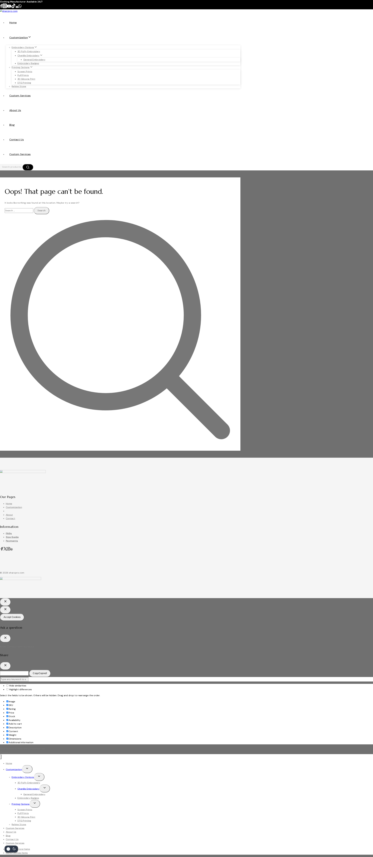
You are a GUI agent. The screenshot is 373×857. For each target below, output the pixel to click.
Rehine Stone (19, 86)
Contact (10, 518)
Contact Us (16, 139)
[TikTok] (13, 7)
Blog (12, 125)
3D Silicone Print (26, 78)
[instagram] (8, 549)
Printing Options (21, 803)
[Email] (17, 7)
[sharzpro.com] (9, 11)
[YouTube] (9, 7)
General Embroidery (34, 59)
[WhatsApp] (20, 7)
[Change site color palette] (11, 849)
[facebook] (1, 549)
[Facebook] (1, 7)
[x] (5, 549)
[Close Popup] (5, 602)
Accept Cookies (12, 617)
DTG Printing (24, 82)
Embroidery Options (23, 777)
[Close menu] (1, 756)
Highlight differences (20, 689)
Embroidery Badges (28, 63)
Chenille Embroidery (28, 788)
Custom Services (20, 95)
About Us (15, 110)
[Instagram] (4, 7)
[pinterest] (11, 549)
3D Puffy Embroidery (28, 51)
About (9, 514)
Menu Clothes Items (17, 852)
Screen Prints (24, 71)
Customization (14, 507)
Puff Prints (23, 75)
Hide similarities (17, 685)
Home (13, 22)
